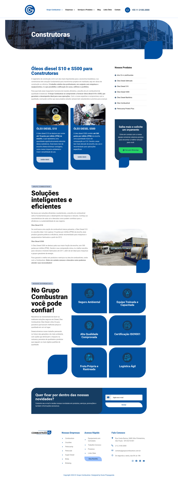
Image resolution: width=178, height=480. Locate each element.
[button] (54, 9)
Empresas (69, 10)
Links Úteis (108, 10)
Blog (99, 10)
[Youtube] (144, 461)
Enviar (124, 405)
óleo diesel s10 (46, 128)
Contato (117, 10)
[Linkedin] (140, 461)
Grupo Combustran (54, 10)
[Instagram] (133, 461)
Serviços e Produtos (85, 10)
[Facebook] (136, 461)
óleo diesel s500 (84, 128)
